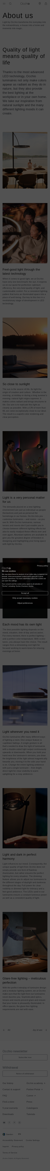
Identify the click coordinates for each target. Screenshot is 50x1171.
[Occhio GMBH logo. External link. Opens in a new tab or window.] (6, 568)
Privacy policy (42, 566)
